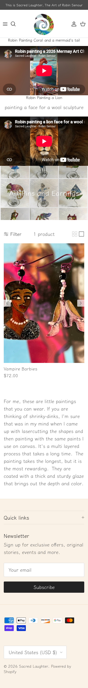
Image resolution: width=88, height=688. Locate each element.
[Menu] (5, 24)
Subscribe (44, 587)
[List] (81, 234)
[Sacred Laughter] (44, 23)
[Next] (80, 303)
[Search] (15, 24)
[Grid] (74, 234)
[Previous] (7, 303)
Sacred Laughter (33, 666)
